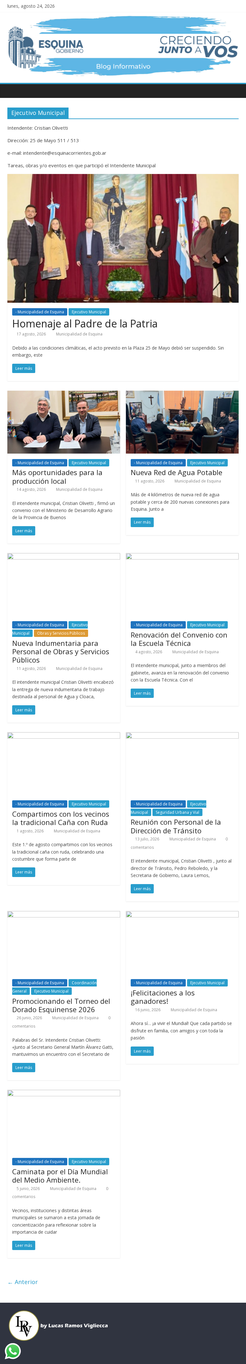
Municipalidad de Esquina (79, 334)
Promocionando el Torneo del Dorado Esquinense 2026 (61, 1005)
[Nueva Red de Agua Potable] (182, 394)
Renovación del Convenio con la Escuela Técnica (179, 639)
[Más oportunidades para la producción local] (63, 394)
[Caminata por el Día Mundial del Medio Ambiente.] (63, 1093)
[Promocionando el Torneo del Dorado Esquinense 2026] (63, 914)
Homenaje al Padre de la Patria (85, 323)
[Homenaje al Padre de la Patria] (123, 177)
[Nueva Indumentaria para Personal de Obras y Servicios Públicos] (63, 556)
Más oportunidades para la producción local (57, 476)
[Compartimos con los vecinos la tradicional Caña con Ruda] (63, 736)
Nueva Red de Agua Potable (176, 472)
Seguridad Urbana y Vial (177, 812)
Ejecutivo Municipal (89, 312)
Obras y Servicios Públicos (61, 633)
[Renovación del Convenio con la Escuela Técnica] (182, 556)
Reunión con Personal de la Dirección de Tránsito (176, 826)
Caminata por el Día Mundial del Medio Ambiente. (60, 1176)
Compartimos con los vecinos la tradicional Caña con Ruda (60, 818)
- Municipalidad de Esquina (39, 312)
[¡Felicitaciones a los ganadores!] (182, 914)
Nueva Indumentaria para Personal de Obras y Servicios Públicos (60, 651)
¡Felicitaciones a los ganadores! (163, 997)
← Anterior (22, 1282)
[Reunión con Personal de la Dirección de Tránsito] (182, 736)
